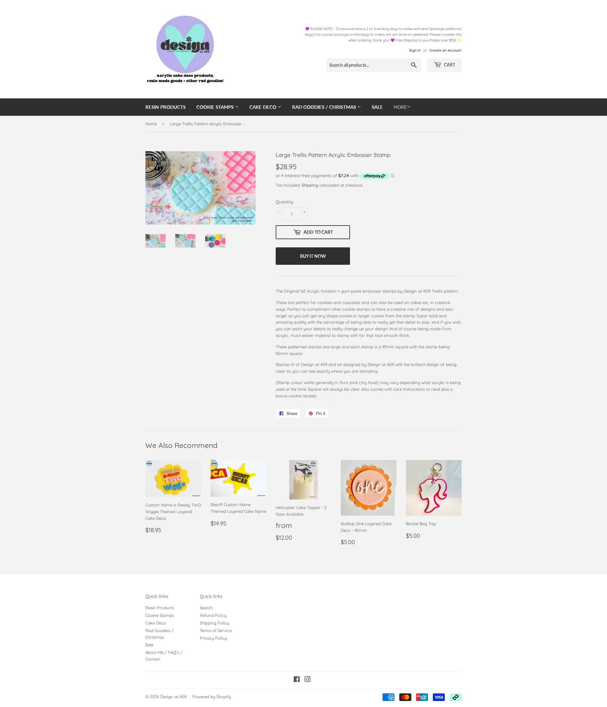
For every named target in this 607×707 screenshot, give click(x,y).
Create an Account (445, 50)
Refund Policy (213, 615)
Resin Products (165, 107)
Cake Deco (263, 107)
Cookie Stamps (215, 107)
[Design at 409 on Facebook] (296, 680)
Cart (449, 64)
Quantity (284, 202)
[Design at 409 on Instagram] (307, 680)
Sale (377, 107)
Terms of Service (216, 630)
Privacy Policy (213, 638)
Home (151, 123)
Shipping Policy (214, 622)
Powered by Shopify (212, 696)
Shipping (310, 185)
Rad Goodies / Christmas (324, 107)
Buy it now (313, 256)
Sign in (415, 50)
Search (206, 607)
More (400, 107)
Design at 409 (173, 696)
